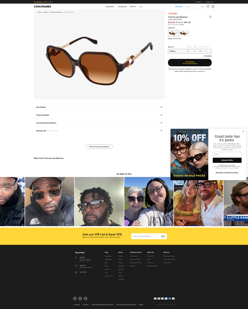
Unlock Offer (227, 160)
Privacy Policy (86, 304)
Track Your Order (135, 259)
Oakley (120, 276)
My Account (209, 2)
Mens (106, 266)
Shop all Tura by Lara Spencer (99, 147)
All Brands (121, 279)
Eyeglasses (110, 7)
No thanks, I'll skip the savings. (227, 172)
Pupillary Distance (152, 266)
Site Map (141, 304)
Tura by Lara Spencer (56, 12)
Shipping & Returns (135, 263)
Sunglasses (122, 7)
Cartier (120, 256)
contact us (201, 71)
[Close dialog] (243, 131)
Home (39, 12)
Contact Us (199, 2)
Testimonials (167, 263)
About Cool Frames (169, 256)
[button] (49, 201)
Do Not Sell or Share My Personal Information (126, 304)
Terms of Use (77, 304)
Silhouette (121, 266)
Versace (120, 263)
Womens (107, 269)
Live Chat (178, 7)
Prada (120, 259)
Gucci (120, 272)
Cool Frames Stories (169, 259)
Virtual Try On (109, 276)
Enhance (121, 269)
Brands (133, 7)
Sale (140, 7)
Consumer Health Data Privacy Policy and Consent (102, 304)
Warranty (132, 266)
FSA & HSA (150, 263)
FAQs (148, 259)
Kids (106, 272)
